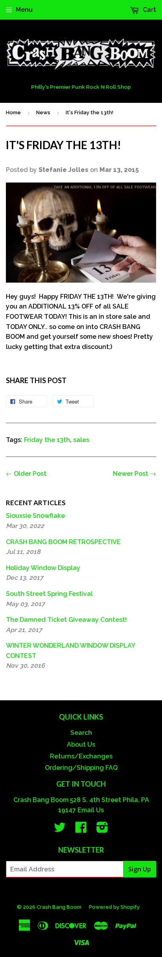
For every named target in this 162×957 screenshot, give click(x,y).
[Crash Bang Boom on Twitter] (60, 829)
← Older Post (26, 473)
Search (81, 732)
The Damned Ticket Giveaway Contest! (66, 619)
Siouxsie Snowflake (35, 515)
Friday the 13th (47, 440)
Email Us (90, 810)
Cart (148, 9)
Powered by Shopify (114, 907)
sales (81, 440)
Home (13, 112)
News (43, 112)
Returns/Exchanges (81, 756)
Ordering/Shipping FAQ (81, 767)
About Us (81, 744)
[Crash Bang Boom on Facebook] (81, 829)
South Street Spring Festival (49, 593)
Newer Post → (134, 473)
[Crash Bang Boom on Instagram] (102, 829)
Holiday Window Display (43, 568)
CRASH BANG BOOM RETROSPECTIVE (63, 542)
